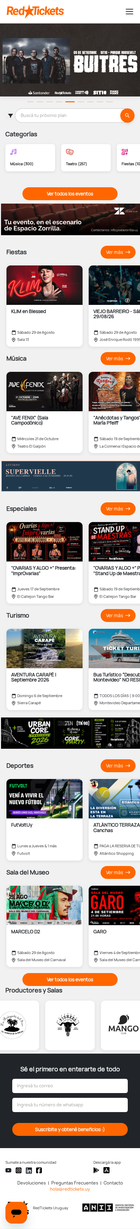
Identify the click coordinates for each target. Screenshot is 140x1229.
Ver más (115, 252)
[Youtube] (8, 1170)
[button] (126, 11)
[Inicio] (63, 11)
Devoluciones (31, 1183)
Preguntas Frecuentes (74, 1183)
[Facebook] (39, 1170)
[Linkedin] (29, 1170)
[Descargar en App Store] (96, 1170)
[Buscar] (127, 115)
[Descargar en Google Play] (106, 1170)
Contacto (113, 1183)
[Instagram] (19, 1170)
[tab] (30, 101)
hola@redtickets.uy (70, 1189)
